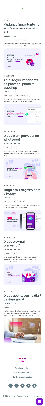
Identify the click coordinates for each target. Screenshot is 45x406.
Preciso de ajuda (22, 368)
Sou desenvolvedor (22, 372)
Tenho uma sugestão (22, 377)
